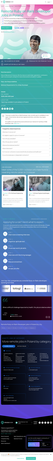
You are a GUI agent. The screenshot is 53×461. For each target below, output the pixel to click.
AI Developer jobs (19, 357)
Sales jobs (5, 399)
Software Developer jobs (44, 360)
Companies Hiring (5, 438)
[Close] (50, 454)
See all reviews (42, 167)
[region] (26, 456)
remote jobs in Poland (9, 32)
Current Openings (9, 6)
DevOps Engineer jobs (32, 356)
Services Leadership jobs (8, 379)
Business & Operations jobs (34, 379)
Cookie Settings (20, 458)
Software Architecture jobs (8, 369)
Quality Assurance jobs (8, 360)
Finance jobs (6, 388)
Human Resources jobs (33, 377)
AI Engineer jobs (19, 359)
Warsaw (3, 328)
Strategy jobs (31, 380)
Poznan (20, 328)
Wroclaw (15, 328)
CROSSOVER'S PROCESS (39, 219)
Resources (3, 441)
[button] (26, 72)
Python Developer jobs (44, 355)
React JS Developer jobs (44, 356)
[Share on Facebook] (5, 109)
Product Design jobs (7, 359)
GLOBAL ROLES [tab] (8, 346)
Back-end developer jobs (20, 360)
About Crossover (5, 436)
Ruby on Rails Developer (20, 6)
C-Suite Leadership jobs (33, 369)
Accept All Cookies (31, 458)
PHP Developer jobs (43, 353)
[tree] (26, 137)
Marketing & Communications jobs (10, 400)
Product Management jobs (34, 389)
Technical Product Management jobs (35, 388)
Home (2, 6)
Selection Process (18, 438)
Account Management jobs (9, 397)
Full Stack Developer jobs (32, 359)
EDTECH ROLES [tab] (21, 346)
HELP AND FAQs (6, 433)
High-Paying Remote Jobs (20, 436)
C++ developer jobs (31, 353)
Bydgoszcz (32, 328)
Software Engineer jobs (20, 356)
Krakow (9, 328)
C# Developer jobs (19, 362)
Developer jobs (30, 355)
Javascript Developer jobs (32, 362)
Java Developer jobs (31, 360)
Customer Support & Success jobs (10, 377)
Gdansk (26, 328)
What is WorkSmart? (5, 443)
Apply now (16, 123)
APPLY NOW (5, 28)
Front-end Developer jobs (32, 357)
